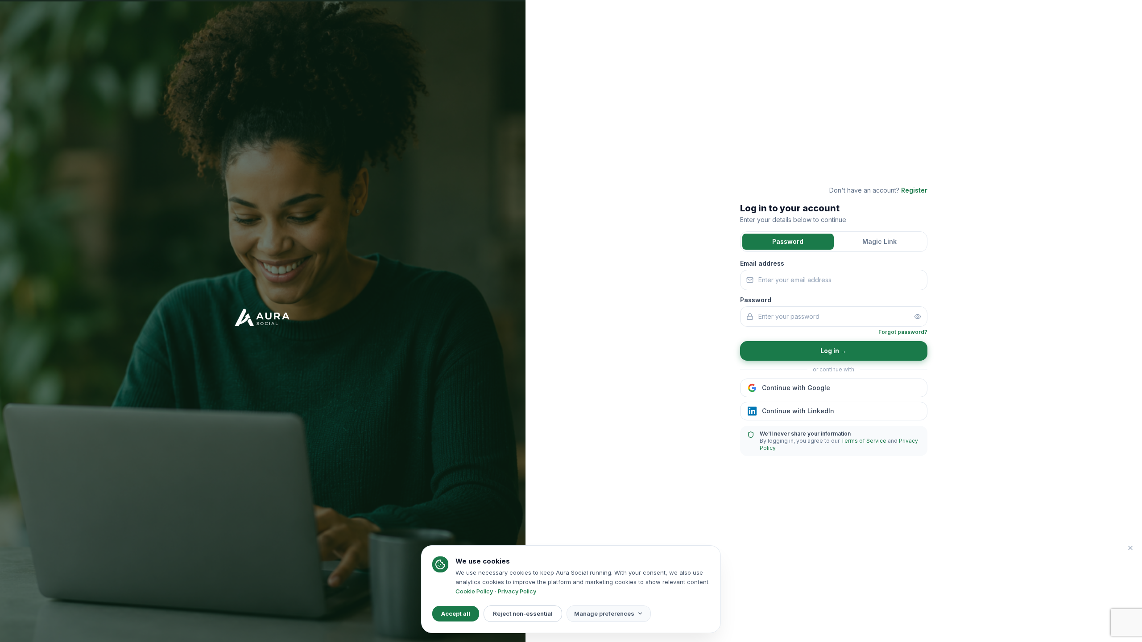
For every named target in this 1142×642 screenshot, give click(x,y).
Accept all (455, 613)
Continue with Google (796, 387)
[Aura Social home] (263, 321)
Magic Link (879, 241)
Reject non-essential (523, 613)
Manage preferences (604, 613)
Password (787, 241)
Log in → (833, 350)
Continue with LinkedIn (798, 411)
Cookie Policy (474, 591)
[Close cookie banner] (1130, 548)
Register (914, 190)
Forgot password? (902, 332)
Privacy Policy (517, 591)
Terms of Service (863, 440)
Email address (762, 263)
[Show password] (917, 316)
